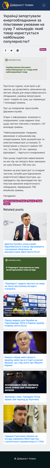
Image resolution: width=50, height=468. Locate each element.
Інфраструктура (11, 201)
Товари (23, 201)
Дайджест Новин (21, 5)
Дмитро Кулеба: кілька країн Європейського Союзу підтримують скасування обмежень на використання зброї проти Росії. (24, 248)
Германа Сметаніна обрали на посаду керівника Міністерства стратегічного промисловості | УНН (24, 439)
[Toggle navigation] (44, 5)
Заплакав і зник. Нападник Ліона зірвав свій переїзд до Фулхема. (22, 398)
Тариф (39, 201)
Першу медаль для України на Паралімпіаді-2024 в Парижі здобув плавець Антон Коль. (24, 323)
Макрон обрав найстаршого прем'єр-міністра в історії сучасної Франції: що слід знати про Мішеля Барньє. (24, 361)
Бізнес (43, 49)
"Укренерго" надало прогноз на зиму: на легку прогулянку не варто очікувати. (25, 286)
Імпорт (7, 204)
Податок (31, 201)
